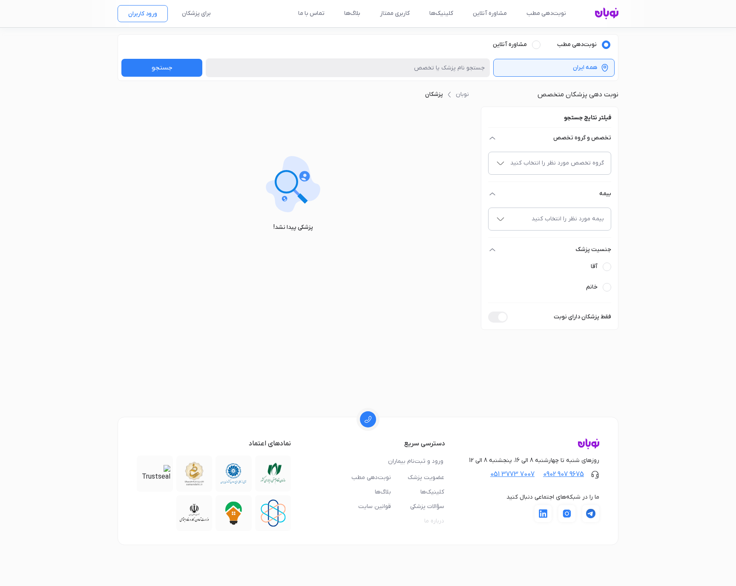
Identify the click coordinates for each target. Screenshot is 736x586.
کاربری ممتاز (395, 13)
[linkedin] (543, 513)
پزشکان (434, 94)
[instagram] (566, 513)
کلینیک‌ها (441, 13)
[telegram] (590, 513)
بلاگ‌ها (352, 13)
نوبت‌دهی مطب (546, 13)
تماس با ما (311, 13)
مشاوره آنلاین (490, 13)
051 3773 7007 (512, 474)
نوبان (462, 94)
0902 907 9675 (563, 474)
